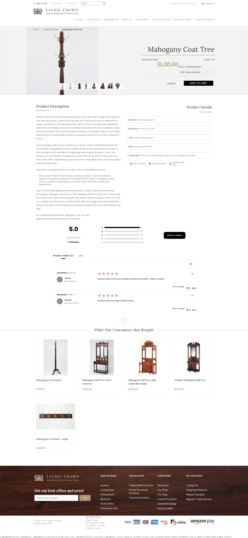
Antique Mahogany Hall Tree (190, 380)
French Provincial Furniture (138, 491)
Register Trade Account (198, 499)
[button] (188, 288)
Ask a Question (139, 163)
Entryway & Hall (161, 19)
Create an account (187, 3)
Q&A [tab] (81, 255)
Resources (163, 485)
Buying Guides (165, 508)
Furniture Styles (182, 19)
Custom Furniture (205, 19)
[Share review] (192, 274)
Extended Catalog (167, 503)
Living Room (93, 19)
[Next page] (131, 320)
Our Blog (162, 494)
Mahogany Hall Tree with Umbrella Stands (142, 382)
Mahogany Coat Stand (48, 380)
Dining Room (111, 19)
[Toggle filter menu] (190, 264)
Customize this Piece (178, 163)
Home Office (142, 19)
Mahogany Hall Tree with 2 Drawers (97, 382)
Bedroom (127, 19)
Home (36, 29)
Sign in (173, 3)
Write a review (174, 235)
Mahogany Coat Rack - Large (52, 438)
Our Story (57, 3)
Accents (78, 19)
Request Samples (159, 163)
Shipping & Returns (196, 489)
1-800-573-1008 (41, 3)
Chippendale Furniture (141, 485)
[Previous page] (117, 320)
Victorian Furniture (139, 497)
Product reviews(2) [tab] (63, 255)
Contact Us (71, 3)
